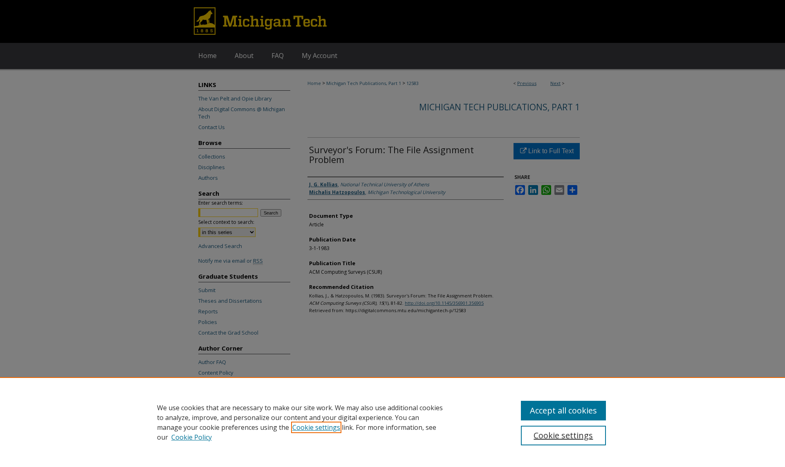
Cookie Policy (191, 437)
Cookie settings (316, 427)
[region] (392, 422)
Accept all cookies (563, 410)
